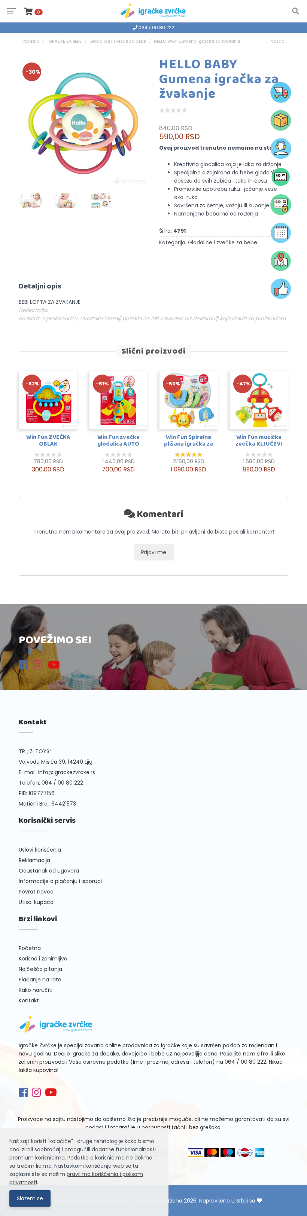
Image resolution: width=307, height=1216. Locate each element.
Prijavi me (153, 552)
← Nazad (275, 41)
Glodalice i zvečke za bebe (117, 41)
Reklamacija (34, 860)
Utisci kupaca (36, 902)
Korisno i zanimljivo (43, 958)
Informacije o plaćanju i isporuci (60, 881)
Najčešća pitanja (40, 969)
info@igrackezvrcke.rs (66, 772)
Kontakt (29, 1000)
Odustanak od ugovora (49, 870)
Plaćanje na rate (40, 979)
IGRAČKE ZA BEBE (65, 41)
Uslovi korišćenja (40, 849)
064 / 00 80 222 (155, 27)
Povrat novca (36, 891)
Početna (31, 41)
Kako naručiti (35, 990)
